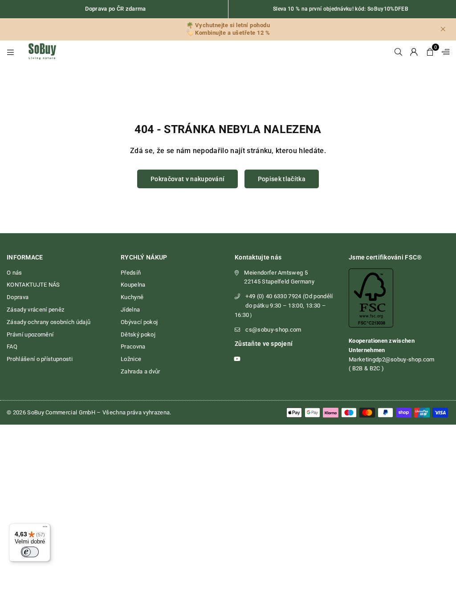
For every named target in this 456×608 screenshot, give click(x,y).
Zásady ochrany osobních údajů (48, 322)
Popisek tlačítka (281, 178)
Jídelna (130, 309)
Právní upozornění (30, 334)
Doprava (17, 297)
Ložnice (131, 359)
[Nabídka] (45, 528)
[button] (430, 51)
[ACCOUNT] (414, 51)
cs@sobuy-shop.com (273, 329)
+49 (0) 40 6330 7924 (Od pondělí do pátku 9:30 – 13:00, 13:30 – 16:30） (284, 305)
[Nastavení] (443, 51)
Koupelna (133, 284)
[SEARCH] (398, 51)
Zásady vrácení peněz (35, 309)
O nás (14, 272)
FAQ (12, 346)
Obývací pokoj (139, 322)
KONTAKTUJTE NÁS (33, 284)
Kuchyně (132, 297)
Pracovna (133, 346)
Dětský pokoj (138, 334)
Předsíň (131, 272)
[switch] (30, 552)
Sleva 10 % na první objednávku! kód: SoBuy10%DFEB (340, 9)
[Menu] (10, 51)
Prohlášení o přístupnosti (40, 359)
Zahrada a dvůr (140, 371)
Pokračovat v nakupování (187, 178)
